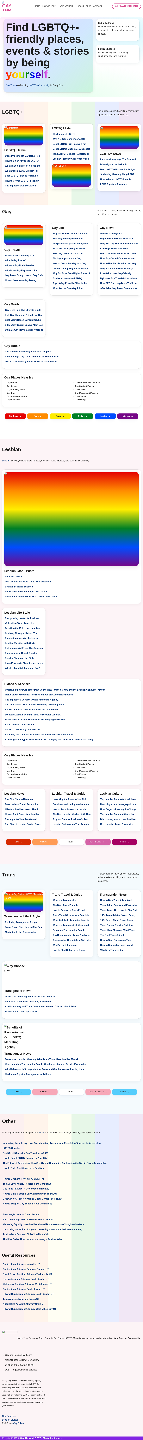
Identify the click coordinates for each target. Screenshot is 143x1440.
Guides (123, 842)
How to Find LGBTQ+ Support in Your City (25, 1158)
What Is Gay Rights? (16, 260)
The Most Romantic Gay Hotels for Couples (28, 351)
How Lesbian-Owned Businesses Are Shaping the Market (35, 719)
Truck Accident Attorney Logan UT (21, 1299)
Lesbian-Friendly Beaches (19, 587)
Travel (58, 416)
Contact (97, 6)
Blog (88, 6)
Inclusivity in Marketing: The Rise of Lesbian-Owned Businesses (39, 694)
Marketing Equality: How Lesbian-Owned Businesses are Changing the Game (43, 1224)
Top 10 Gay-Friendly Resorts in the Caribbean (27, 1184)
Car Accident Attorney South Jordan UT (24, 1289)
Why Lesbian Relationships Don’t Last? (26, 591)
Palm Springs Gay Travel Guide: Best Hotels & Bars (32, 356)
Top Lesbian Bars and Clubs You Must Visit (28, 581)
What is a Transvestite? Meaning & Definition (28, 1001)
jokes (41, 1132)
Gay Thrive (11, 85)
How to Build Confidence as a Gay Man (23, 1168)
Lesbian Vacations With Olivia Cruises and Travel (31, 596)
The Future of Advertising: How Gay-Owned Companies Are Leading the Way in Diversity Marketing (55, 1163)
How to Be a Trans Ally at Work (116, 900)
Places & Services (96, 842)
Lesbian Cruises (10, 1420)
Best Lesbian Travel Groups (19, 724)
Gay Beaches (9, 1416)
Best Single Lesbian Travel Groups (21, 1214)
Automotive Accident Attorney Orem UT (24, 1304)
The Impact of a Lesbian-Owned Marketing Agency (31, 700)
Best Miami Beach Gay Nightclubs (23, 320)
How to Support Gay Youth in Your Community (27, 1203)
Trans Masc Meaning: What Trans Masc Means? (30, 996)
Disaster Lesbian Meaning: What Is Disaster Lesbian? (33, 714)
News (36, 416)
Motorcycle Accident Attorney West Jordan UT (27, 1284)
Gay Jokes (18, 1423)
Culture (81, 416)
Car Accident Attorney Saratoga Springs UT (26, 1269)
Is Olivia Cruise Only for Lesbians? (23, 729)
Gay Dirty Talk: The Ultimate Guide (23, 310)
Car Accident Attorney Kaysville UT (21, 1264)
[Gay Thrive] (14, 6)
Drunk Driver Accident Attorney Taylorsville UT (27, 1274)
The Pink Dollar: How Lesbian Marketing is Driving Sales (34, 704)
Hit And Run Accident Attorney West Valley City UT (29, 1309)
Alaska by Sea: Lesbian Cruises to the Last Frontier (32, 709)
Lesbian (6, 460)
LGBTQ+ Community (39, 85)
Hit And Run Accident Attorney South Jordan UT (28, 1294)
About (81, 6)
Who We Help (67, 6)
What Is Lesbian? (14, 576)
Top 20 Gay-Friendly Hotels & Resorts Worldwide (31, 361)
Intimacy (126, 416)
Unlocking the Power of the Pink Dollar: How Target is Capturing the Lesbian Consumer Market (55, 690)
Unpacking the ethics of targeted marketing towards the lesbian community (42, 1229)
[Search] (31, 6)
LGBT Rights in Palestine (113, 184)
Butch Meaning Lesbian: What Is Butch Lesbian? (28, 1219)
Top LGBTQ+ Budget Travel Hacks (71, 154)
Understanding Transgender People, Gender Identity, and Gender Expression (45, 1064)
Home (37, 6)
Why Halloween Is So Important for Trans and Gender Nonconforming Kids (44, 1069)
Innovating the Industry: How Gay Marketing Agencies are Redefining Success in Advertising (52, 1143)
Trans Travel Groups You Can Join (71, 915)
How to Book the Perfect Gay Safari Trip (24, 1179)
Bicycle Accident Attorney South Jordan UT (26, 1279)
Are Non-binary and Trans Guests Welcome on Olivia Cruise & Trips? (41, 1006)
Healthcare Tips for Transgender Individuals (28, 1074)
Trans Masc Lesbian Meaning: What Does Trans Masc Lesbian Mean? (41, 1059)
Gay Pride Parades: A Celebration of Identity (26, 1189)
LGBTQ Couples (11, 1148)
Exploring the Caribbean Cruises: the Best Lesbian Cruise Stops (39, 734)
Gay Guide (13, 416)
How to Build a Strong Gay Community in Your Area (30, 1194)
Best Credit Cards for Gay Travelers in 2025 (25, 1153)
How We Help (49, 6)
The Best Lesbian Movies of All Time (72, 814)
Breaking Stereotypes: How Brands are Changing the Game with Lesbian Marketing (49, 739)
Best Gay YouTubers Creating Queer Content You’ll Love (33, 1199)
